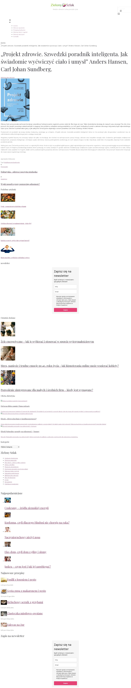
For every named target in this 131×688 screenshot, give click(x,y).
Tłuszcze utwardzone (12, 467)
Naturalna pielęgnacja (12, 473)
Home (3, 43)
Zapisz (65, 310)
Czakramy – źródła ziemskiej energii (27, 508)
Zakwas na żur (15, 624)
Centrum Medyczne (11, 458)
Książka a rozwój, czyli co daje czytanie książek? (15, 240)
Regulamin (8, 482)
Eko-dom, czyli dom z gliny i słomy (25, 552)
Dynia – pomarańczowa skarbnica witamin (13, 206)
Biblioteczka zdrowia (7, 77)
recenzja (11, 162)
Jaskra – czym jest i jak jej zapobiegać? (28, 566)
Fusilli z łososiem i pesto (21, 579)
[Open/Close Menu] (65, 21)
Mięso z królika (9, 465)
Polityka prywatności (11, 484)
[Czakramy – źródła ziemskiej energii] (8, 502)
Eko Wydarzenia (10, 477)
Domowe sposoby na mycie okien (16, 469)
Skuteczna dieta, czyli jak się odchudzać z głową (15, 258)
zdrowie (17, 162)
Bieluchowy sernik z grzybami (25, 602)
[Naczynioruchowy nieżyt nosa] (8, 531)
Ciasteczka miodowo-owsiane (25, 613)
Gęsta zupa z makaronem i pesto (26, 590)
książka (6, 162)
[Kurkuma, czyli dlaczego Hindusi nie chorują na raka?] (8, 517)
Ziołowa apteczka (10, 460)
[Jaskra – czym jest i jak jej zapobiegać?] (8, 561)
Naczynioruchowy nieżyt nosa (22, 537)
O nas (6, 480)
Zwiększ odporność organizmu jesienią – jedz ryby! (16, 223)
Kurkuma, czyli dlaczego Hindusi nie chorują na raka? (37, 522)
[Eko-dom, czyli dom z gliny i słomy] (8, 546)
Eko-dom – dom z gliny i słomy (15, 462)
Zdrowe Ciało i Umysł (12, 471)
